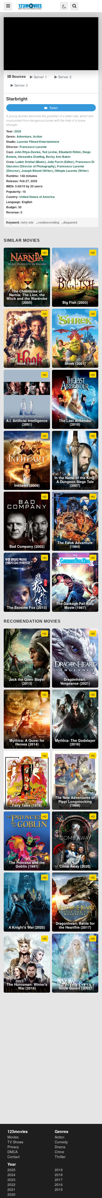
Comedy (61, 1141)
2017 (59, 1179)
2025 (11, 1169)
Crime (59, 1151)
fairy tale (27, 222)
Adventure (24, 136)
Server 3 (20, 85)
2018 (59, 1174)
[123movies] (30, 6)
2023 (11, 1179)
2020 (11, 1194)
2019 (59, 1169)
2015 (59, 1189)
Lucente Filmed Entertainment (38, 141)
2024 (11, 1174)
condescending (48, 222)
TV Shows (15, 1141)
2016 (59, 1184)
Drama (60, 1146)
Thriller (60, 1156)
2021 (11, 1189)
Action (37, 136)
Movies (13, 1136)
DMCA (12, 1151)
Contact (13, 1156)
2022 (11, 1184)
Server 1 (40, 76)
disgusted (70, 222)
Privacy (13, 1146)
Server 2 (64, 76)
